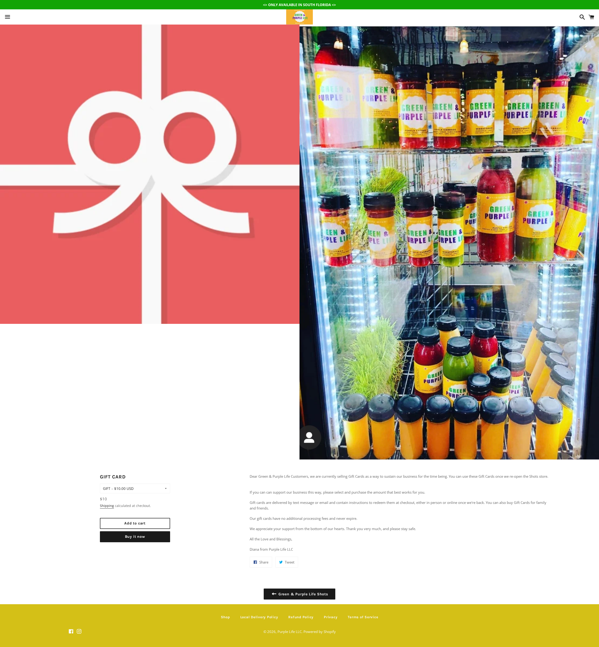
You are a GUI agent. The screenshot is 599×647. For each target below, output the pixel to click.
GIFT (106, 488)
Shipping (107, 505)
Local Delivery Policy (259, 617)
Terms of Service (363, 617)
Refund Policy (301, 617)
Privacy (330, 617)
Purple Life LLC (290, 631)
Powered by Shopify (319, 631)
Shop (225, 617)
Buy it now (135, 536)
